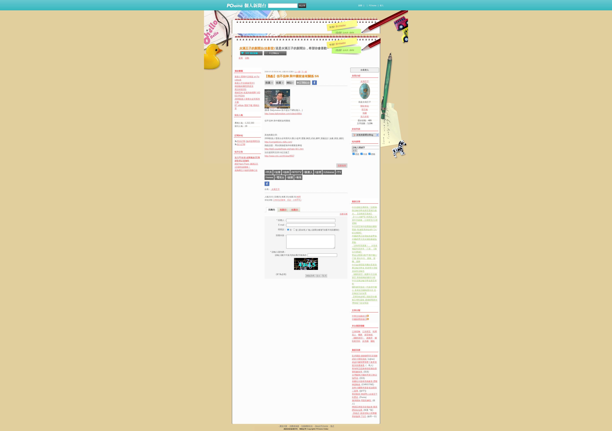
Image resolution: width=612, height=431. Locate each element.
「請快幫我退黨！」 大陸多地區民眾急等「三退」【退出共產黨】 (364, 248)
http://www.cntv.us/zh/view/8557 (279, 156)
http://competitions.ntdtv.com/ (278, 142)
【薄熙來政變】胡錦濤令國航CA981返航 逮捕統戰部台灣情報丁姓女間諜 (364, 299)
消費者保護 (294, 426)
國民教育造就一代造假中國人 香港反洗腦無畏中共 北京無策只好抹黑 (364, 290)
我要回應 (343, 214)
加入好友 (365, 116)
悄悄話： (282, 229)
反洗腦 (365, 341)
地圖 (365, 113)
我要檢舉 (342, 165)
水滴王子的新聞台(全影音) (257, 48)
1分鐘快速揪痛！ (242, 167)
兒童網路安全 (307, 426)
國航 (373, 341)
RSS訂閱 (241, 141)
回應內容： (281, 235)
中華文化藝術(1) (359, 316)
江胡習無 (356, 331)
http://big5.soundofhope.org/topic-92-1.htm (284, 149)
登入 (382, 5)
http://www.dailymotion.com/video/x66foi (283, 113)
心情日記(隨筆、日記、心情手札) (287, 200)
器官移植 (368, 335)
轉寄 (299, 197)
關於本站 (365, 106)
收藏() (294, 209)
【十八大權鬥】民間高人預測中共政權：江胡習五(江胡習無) (364, 220)
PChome (372, 5)
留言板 (365, 109)
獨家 (360, 335)
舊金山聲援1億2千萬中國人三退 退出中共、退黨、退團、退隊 (364, 258)
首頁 (241, 58)
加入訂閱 (241, 144)
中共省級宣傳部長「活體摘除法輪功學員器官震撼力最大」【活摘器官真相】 (364, 210)
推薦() (283, 209)
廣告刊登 (283, 426)
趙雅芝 (369, 338)
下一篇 (304, 72)
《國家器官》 (358, 338)
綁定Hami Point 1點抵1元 (246, 164)
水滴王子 (275, 189)
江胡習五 (366, 331)
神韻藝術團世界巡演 (244, 86)
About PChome (321, 426)
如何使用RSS (253, 141)
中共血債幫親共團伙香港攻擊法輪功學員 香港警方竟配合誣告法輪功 (364, 268)
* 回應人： (281, 220)
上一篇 (297, 72)
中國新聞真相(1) (359, 319)
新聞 (360, 5)
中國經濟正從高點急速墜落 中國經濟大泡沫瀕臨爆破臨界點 (364, 239)
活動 (247, 58)
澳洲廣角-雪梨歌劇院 (361, 400)
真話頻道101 (240, 89)
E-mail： (282, 225)
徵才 (332, 426)
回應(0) (271, 209)
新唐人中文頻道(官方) (245, 83)
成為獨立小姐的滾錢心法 (246, 170)
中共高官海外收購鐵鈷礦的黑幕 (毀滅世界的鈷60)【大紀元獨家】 (364, 229)
